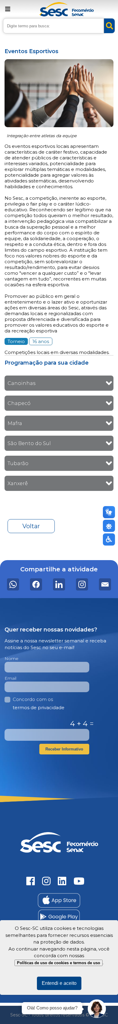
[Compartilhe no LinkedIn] (59, 584)
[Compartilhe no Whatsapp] (13, 584)
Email (10, 678)
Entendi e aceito (59, 983)
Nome (11, 658)
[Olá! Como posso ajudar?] (97, 1009)
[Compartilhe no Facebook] (36, 584)
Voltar (31, 526)
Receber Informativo (64, 749)
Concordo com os (38, 703)
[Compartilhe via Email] (105, 584)
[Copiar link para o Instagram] (82, 584)
